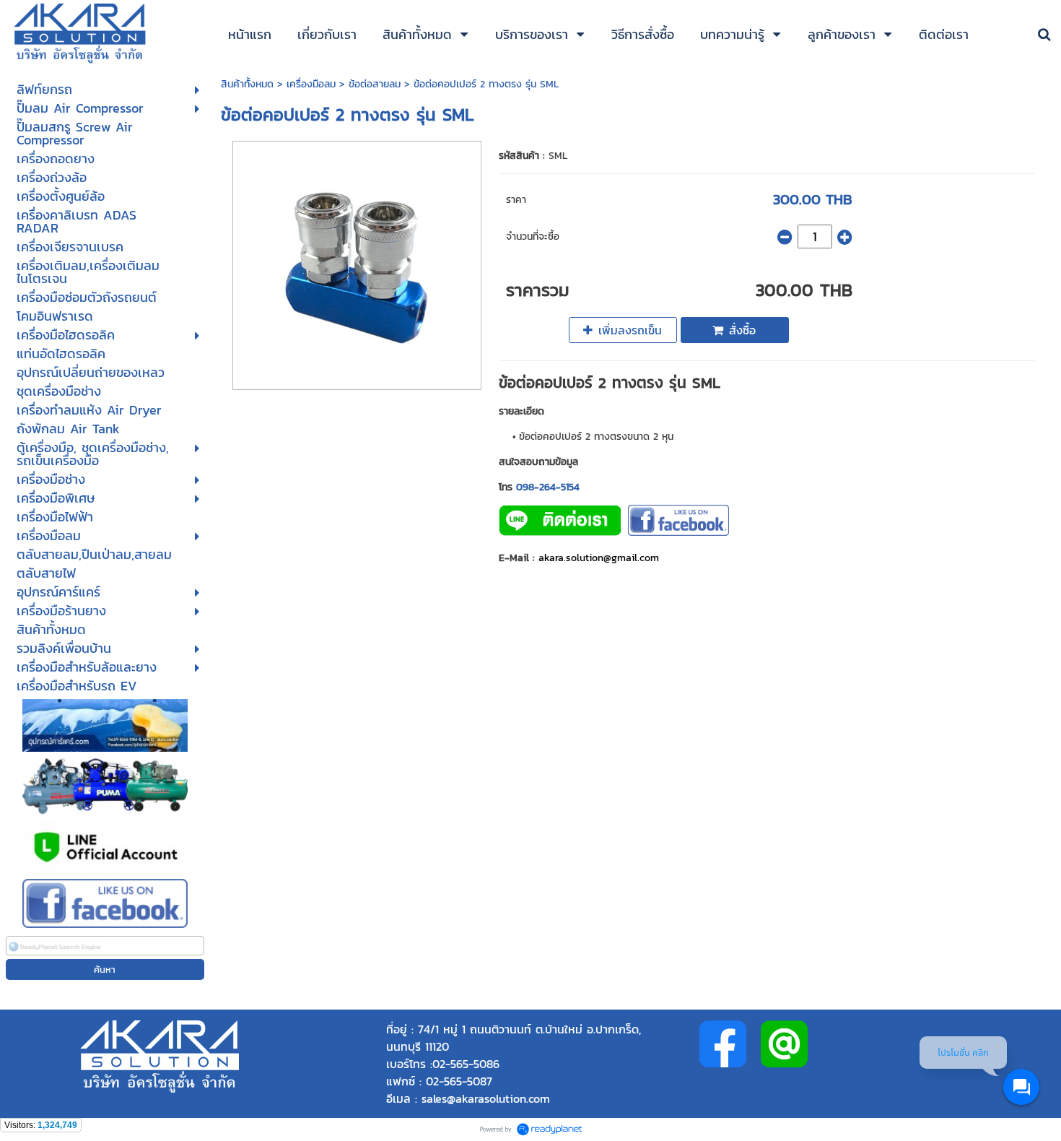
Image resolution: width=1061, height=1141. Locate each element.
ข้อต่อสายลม (375, 84)
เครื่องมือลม (311, 84)
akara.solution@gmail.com (598, 557)
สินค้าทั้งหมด (247, 84)
